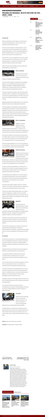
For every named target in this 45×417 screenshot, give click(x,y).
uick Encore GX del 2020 (17, 10)
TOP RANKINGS (31, 6)
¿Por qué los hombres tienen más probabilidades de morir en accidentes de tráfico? (25, 404)
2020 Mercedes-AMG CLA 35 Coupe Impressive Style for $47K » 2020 (23, 358)
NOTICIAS (7, 6)
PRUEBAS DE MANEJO (9, 10)
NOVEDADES (20, 6)
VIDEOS (37, 6)
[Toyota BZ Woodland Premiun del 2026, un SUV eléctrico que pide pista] (15, 398)
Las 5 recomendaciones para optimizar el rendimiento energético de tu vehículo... (39, 24)
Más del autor (17, 392)
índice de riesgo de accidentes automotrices (24, 399)
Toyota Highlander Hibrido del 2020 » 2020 (7, 358)
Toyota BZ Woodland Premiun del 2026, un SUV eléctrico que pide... (39, 32)
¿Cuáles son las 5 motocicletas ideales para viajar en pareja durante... (39, 47)
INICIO (4, 6)
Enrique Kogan (6, 16)
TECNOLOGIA (25, 6)
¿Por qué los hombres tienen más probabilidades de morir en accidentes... (39, 40)
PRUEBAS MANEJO (13, 6)
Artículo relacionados (8, 392)
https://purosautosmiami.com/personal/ (15, 366)
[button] (41, 6)
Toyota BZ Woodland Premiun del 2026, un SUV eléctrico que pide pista (15, 404)
